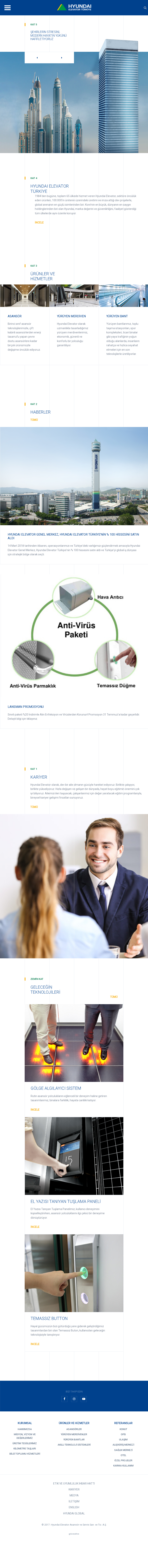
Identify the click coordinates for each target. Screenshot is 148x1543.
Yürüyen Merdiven (71, 316)
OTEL (123, 1455)
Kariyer (74, 1489)
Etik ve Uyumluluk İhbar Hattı (74, 1483)
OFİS (123, 1434)
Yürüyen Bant (117, 316)
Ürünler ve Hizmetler (74, 1423)
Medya (74, 1495)
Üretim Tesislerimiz (25, 1443)
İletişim (74, 1501)
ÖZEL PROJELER (123, 1460)
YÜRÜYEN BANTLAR (74, 1439)
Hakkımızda (25, 1429)
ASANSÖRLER (74, 1429)
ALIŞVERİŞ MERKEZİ (123, 1444)
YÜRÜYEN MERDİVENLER (74, 1434)
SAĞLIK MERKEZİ (123, 1450)
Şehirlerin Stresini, (45, 32)
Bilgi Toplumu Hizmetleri (24, 1453)
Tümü (34, 419)
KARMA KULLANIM (123, 1465)
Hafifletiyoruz (41, 39)
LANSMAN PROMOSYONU (26, 707)
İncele (39, 222)
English (74, 1507)
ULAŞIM (123, 1439)
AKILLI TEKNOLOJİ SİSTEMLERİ (74, 1444)
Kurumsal (25, 1423)
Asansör (15, 316)
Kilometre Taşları (24, 1448)
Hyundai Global (74, 1513)
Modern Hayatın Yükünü (48, 35)
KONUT (123, 1429)
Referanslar (123, 1423)
